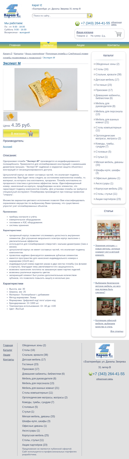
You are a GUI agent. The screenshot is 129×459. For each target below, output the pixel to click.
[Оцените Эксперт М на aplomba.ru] (46, 89)
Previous (9, 115)
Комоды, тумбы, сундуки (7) (105, 145)
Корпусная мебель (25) (109, 188)
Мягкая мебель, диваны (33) (38, 416)
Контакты (113, 45)
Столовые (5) (103, 151)
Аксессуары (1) (104, 183)
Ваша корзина (84, 32)
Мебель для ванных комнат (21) (107, 121)
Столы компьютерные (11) (37, 392)
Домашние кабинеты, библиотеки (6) (108, 97)
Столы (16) (102, 69)
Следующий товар (78, 53)
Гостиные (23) (104, 85)
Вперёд (83, 87)
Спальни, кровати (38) (108, 74)
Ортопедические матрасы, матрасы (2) (108, 137)
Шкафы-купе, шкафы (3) (36, 421)
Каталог (48, 45)
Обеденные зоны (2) (107, 64)
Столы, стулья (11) (106, 194)
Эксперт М (12, 63)
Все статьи (116, 331)
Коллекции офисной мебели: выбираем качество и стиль (105, 323)
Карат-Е (7, 53)
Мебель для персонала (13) (38, 383)
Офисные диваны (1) (108, 178)
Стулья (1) (102, 157)
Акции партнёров (34, 53)
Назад (8, 87)
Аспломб (7, 146)
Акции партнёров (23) (108, 199)
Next (84, 115)
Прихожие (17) (104, 90)
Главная (14, 45)
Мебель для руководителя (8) (105, 105)
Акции (80, 45)
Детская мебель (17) (107, 79)
